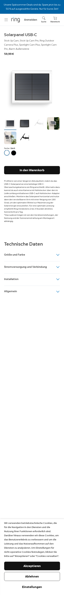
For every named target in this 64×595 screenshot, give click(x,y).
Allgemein (10, 291)
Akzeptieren (32, 566)
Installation (11, 279)
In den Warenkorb (32, 170)
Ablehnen (32, 576)
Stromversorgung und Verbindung (25, 266)
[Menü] (6, 20)
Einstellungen (32, 587)
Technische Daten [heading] (23, 244)
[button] (10, 123)
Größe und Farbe (14, 254)
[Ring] (15, 20)
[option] (7, 153)
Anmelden (30, 19)
